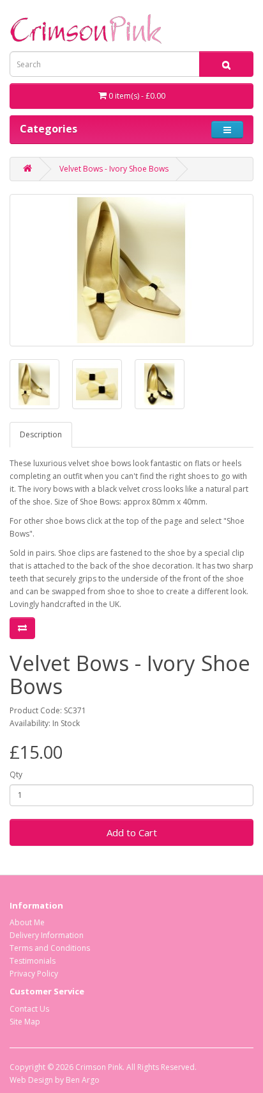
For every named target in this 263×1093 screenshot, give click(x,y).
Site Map (25, 1021)
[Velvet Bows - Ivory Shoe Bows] (131, 270)
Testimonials (33, 960)
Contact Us (29, 1008)
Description (41, 434)
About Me (27, 922)
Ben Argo (83, 1079)
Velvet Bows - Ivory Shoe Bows (114, 168)
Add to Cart (132, 832)
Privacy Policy (34, 973)
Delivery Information (47, 935)
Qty (16, 774)
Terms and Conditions (50, 948)
